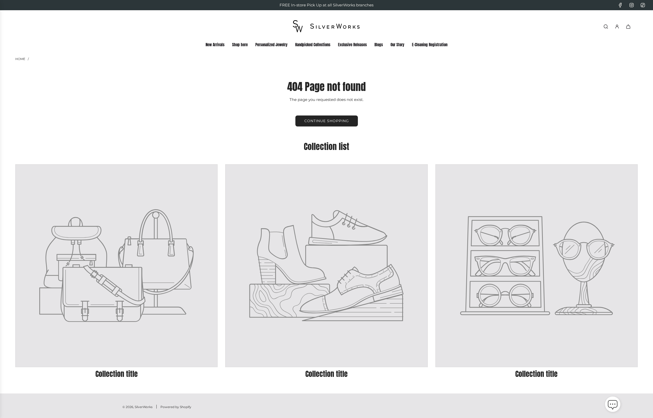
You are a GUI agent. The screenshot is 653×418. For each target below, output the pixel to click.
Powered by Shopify (175, 407)
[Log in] (617, 26)
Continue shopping (326, 121)
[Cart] (628, 26)
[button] (612, 405)
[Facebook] (620, 5)
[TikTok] (642, 5)
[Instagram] (631, 5)
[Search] (605, 26)
